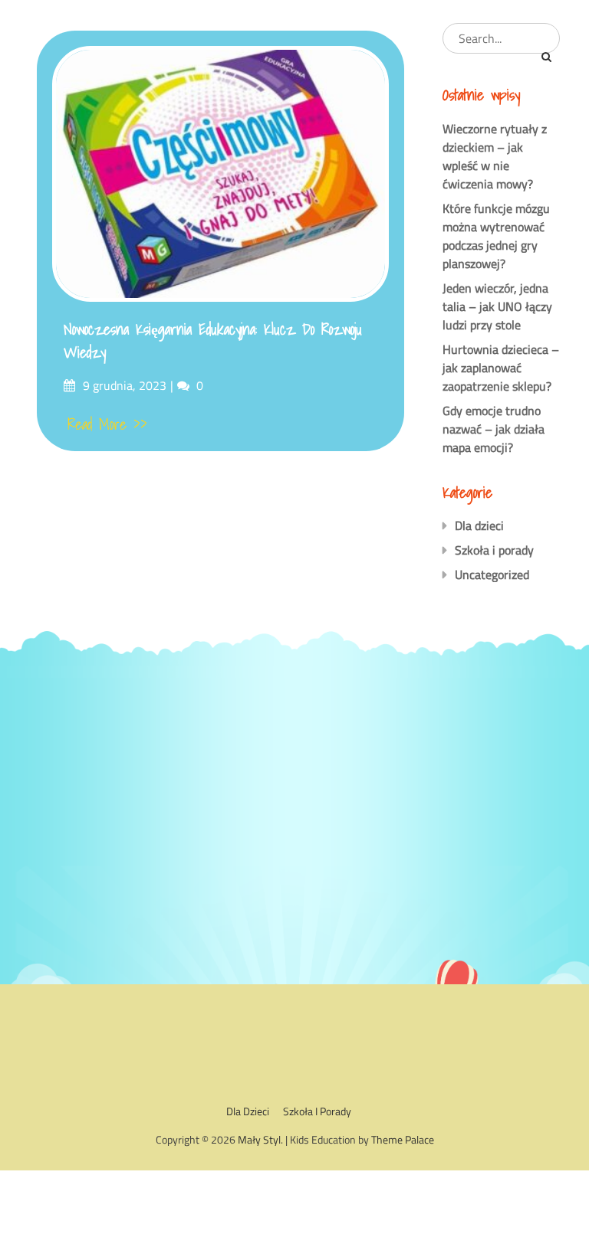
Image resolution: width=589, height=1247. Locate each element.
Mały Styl (259, 1139)
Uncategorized (492, 574)
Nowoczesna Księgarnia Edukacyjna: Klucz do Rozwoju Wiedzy (213, 341)
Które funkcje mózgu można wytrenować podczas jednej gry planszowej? (496, 236)
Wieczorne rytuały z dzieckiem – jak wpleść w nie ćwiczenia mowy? (495, 156)
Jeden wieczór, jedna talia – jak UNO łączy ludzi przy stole (497, 306)
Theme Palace (402, 1139)
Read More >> (107, 424)
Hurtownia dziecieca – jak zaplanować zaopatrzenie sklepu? (501, 367)
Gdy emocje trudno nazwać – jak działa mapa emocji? (494, 429)
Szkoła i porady (494, 550)
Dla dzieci (479, 525)
